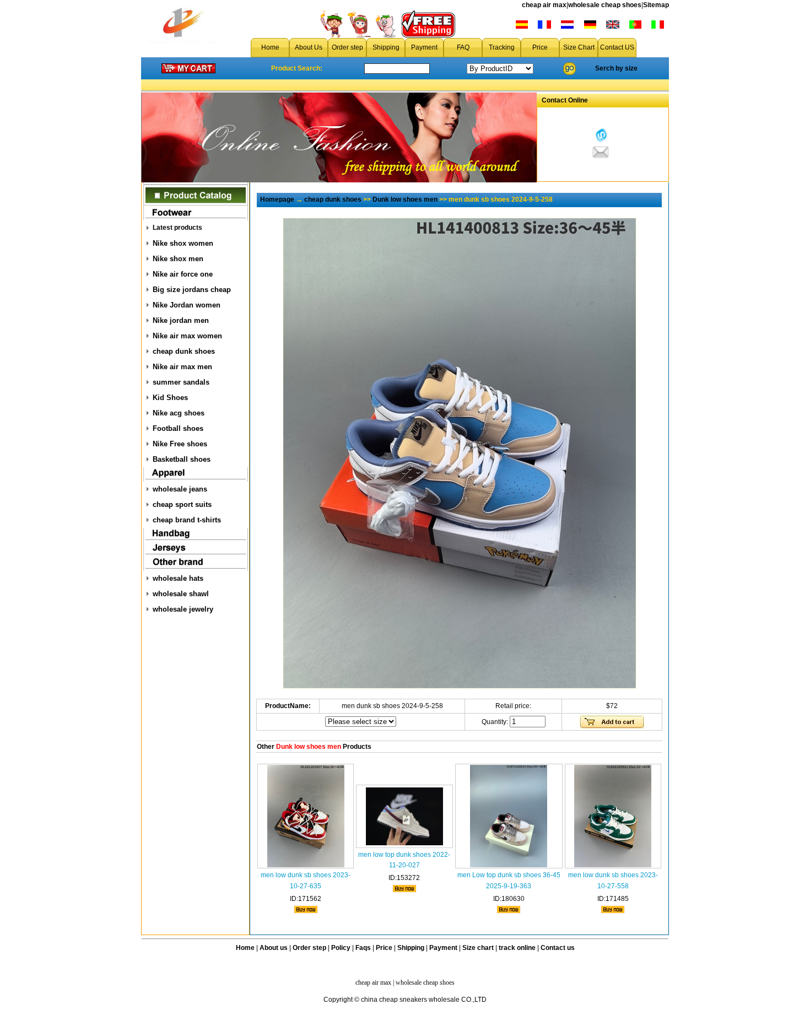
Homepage (277, 199)
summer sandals (181, 382)
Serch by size (616, 68)
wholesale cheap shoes (604, 5)
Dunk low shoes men (405, 199)
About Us (308, 47)
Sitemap (656, 5)
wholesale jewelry (183, 609)
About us (274, 948)
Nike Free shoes (180, 444)
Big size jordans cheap (192, 289)
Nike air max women (187, 336)
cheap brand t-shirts (187, 520)
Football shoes (178, 428)
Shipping (385, 47)
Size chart (478, 948)
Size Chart (579, 47)
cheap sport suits (182, 504)
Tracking (502, 47)
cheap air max (544, 5)
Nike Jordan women (186, 305)
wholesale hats (178, 578)
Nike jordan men (181, 320)
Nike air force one (183, 274)
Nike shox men (178, 259)
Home (270, 47)
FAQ (463, 47)
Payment (424, 47)
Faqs (363, 948)
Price (540, 47)
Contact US (617, 47)
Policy (340, 948)
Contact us (558, 948)
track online (517, 948)
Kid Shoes (170, 397)
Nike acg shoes (178, 413)
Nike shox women (183, 243)
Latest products (177, 227)
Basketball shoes (181, 459)
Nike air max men (182, 367)
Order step (347, 47)
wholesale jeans (180, 489)
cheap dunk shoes (184, 351)
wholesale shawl (181, 594)
